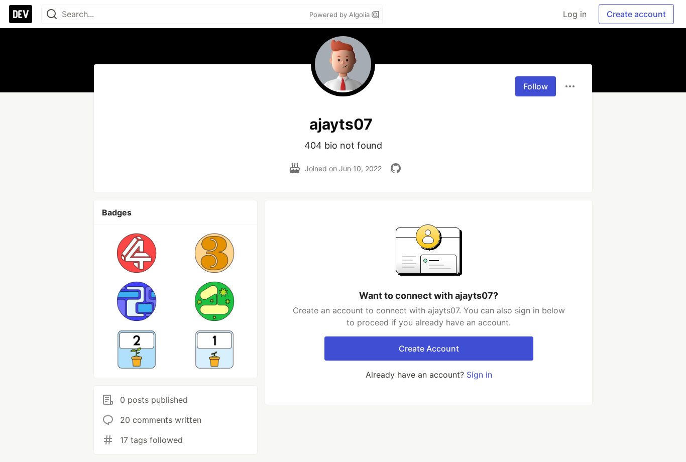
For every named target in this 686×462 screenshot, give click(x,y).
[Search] (52, 14)
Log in (575, 14)
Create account (636, 14)
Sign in (479, 375)
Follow (535, 86)
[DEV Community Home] (20, 14)
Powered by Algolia (340, 15)
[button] (137, 253)
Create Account (429, 348)
